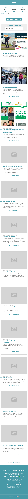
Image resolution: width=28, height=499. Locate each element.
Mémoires (22, 9)
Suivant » (18, 462)
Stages (14, 9)
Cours (5, 9)
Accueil (2, 13)
